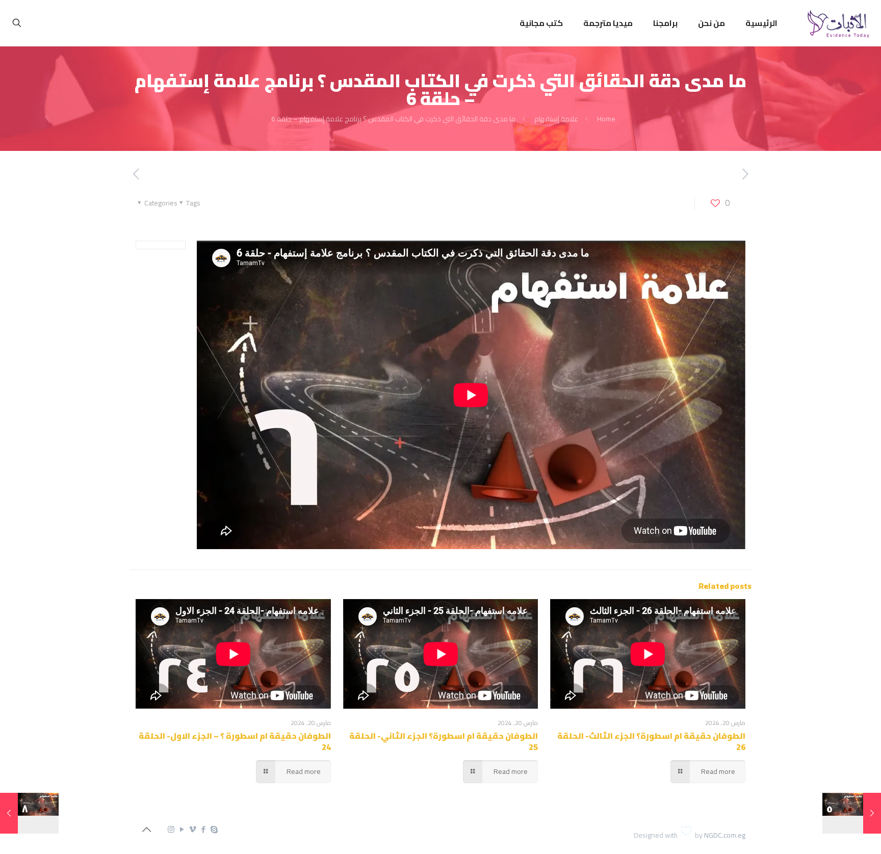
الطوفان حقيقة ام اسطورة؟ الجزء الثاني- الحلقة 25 (443, 741)
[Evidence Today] (837, 23)
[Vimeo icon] (192, 829)
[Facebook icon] (203, 829)
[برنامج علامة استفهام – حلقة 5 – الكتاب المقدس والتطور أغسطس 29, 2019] (851, 813)
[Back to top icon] (146, 829)
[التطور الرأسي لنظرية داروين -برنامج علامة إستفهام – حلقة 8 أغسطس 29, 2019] (29, 813)
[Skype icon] (214, 829)
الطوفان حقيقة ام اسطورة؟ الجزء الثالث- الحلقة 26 (651, 741)
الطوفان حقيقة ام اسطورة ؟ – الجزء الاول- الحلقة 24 (235, 741)
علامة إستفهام (556, 118)
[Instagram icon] (171, 829)
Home (606, 118)
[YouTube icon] (182, 829)
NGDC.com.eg (724, 835)
